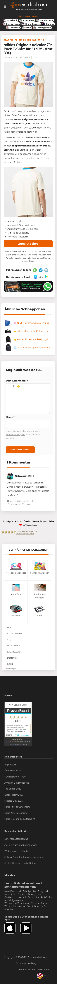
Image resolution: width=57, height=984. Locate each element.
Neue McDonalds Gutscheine (19, 819)
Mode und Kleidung (31, 40)
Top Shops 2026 (12, 788)
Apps (9, 640)
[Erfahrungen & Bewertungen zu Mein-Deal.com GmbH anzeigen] (18, 723)
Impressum (10, 764)
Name (10, 417)
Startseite (10, 40)
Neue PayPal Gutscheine (17, 807)
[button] (8, 386)
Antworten (15, 504)
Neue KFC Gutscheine (16, 813)
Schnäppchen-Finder (15, 776)
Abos (9, 628)
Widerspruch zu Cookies (17, 851)
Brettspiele (12, 658)
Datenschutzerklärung (16, 839)
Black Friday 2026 (13, 794)
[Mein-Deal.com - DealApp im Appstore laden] (12, 928)
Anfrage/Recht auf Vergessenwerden (23, 857)
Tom (5, 57)
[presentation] (9, 386)
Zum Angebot (28, 243)
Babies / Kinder (13, 646)
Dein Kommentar (17, 380)
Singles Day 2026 (13, 800)
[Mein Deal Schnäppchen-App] (28, 928)
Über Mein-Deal (12, 770)
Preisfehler (46, 897)
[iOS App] (35, 277)
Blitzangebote (13, 652)
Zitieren (28, 504)
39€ (43, 158)
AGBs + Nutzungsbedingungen (20, 845)
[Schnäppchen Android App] (46, 277)
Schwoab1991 (24, 476)
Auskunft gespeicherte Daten (20, 863)
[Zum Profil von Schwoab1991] (10, 475)
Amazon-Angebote (15, 634)
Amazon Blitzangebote (16, 782)
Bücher (10, 664)
